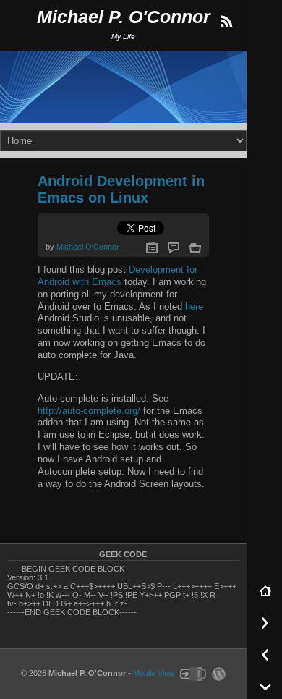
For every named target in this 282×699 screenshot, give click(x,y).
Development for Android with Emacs (117, 275)
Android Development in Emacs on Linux (121, 189)
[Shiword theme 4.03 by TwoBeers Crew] (192, 673)
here (194, 306)
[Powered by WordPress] (217, 673)
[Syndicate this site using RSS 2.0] (225, 21)
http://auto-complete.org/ (89, 410)
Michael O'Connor (87, 246)
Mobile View (153, 673)
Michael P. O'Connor (123, 17)
